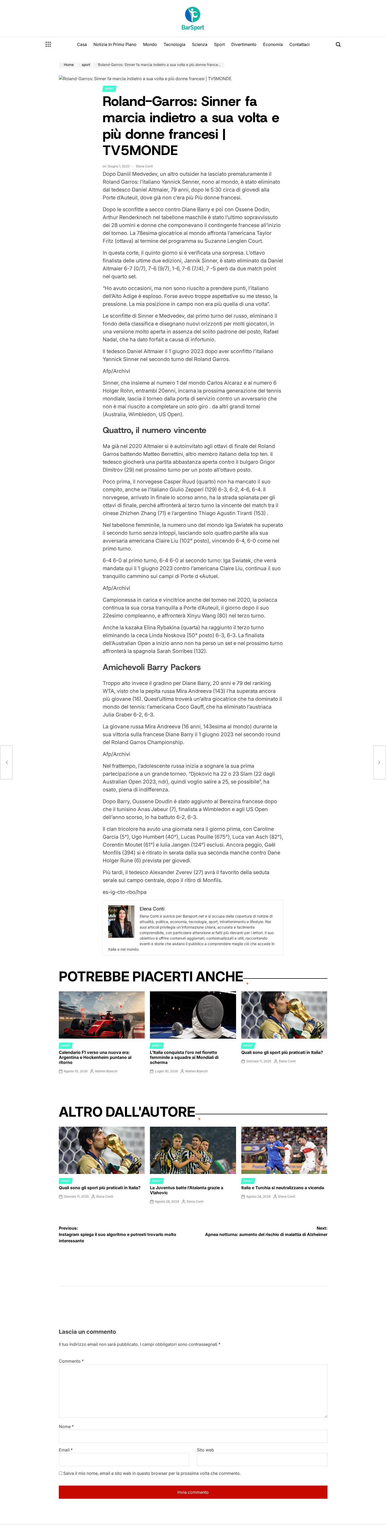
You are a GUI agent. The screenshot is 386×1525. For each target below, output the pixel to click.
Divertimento (244, 44)
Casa (82, 44)
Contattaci (299, 44)
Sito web (205, 1449)
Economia (273, 44)
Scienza (199, 44)
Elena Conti (144, 166)
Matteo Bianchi (106, 1071)
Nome (66, 1426)
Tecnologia (174, 44)
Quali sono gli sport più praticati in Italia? (282, 1052)
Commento (71, 1361)
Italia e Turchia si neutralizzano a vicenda (282, 1187)
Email (66, 1449)
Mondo (150, 44)
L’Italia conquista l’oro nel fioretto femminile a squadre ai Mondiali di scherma (184, 1057)
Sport (219, 44)
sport (109, 88)
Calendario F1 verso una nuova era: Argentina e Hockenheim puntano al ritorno (95, 1057)
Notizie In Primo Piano (115, 44)
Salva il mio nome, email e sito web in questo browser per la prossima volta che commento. (152, 1473)
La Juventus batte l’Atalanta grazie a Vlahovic (186, 1190)
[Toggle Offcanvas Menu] (48, 44)
